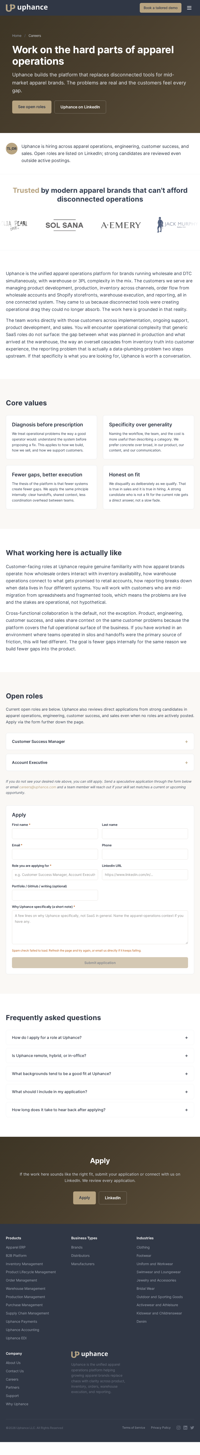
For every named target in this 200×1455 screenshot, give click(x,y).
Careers (12, 1379)
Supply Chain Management (27, 1313)
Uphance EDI (16, 1338)
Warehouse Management (25, 1288)
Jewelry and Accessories (156, 1280)
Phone (107, 845)
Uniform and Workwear (155, 1264)
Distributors (80, 1255)
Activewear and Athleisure (157, 1305)
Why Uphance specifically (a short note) (43, 907)
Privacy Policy (161, 1427)
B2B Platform (16, 1255)
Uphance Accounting (22, 1330)
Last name (110, 825)
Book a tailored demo (161, 8)
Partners (12, 1387)
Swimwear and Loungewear (159, 1272)
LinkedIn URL (112, 866)
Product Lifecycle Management (31, 1272)
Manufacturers (82, 1264)
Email (17, 845)
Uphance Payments (21, 1321)
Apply (84, 1197)
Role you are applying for (31, 866)
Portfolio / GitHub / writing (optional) (39, 886)
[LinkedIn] (185, 1428)
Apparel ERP (16, 1247)
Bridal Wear (146, 1288)
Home (16, 35)
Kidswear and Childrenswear (159, 1313)
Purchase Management (24, 1305)
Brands (76, 1247)
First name (21, 825)
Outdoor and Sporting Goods (160, 1297)
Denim (142, 1321)
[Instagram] (178, 1428)
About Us (13, 1363)
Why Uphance (17, 1404)
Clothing (143, 1247)
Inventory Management (24, 1264)
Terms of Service (133, 1427)
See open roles (32, 106)
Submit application (100, 963)
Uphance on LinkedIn (80, 106)
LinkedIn (113, 1197)
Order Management (21, 1280)
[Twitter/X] (192, 1428)
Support (12, 1396)
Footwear (144, 1255)
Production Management (25, 1297)
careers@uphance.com (37, 787)
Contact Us (15, 1371)
